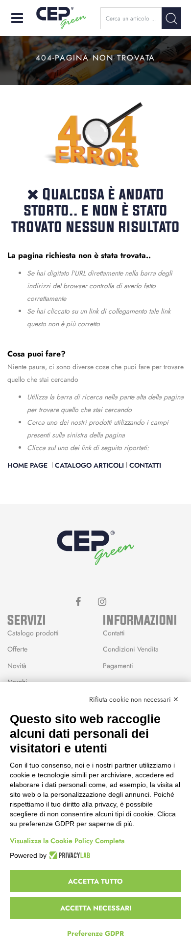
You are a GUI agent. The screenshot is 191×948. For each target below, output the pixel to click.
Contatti (145, 465)
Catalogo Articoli (89, 465)
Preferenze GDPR (95, 933)
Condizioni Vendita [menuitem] (131, 649)
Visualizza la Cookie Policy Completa (67, 841)
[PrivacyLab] (68, 855)
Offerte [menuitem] (17, 649)
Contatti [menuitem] (114, 633)
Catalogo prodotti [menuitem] (33, 633)
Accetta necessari (95, 908)
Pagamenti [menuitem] (118, 666)
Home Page (28, 465)
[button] (171, 18)
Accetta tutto (95, 881)
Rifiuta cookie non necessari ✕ (134, 699)
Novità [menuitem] (16, 666)
